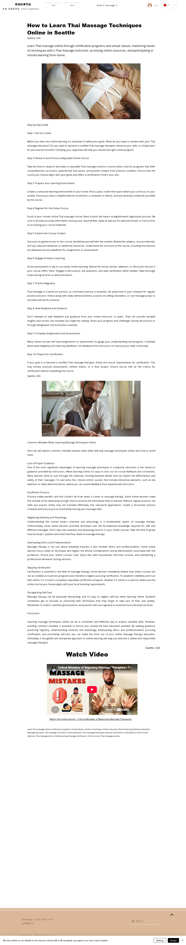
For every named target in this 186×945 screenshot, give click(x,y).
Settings (160, 940)
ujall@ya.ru (27, 923)
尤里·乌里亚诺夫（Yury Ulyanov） (21, 8)
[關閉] (182, 940)
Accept (173, 940)
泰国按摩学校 (23, 4)
